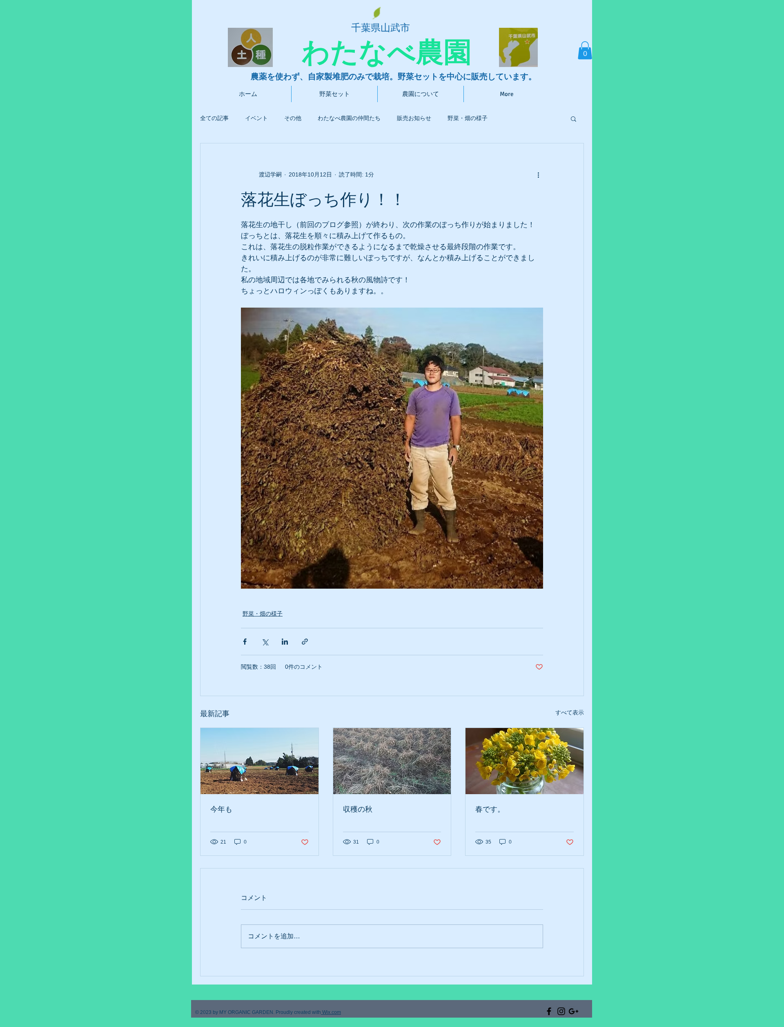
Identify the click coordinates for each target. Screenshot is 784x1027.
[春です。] (525, 761)
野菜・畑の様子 (468, 118)
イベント (256, 118)
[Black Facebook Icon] (549, 1011)
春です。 (490, 809)
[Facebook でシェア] (245, 641)
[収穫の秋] (392, 761)
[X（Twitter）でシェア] (265, 641)
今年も (221, 809)
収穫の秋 (357, 809)
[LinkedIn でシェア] (285, 641)
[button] (584, 50)
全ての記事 (214, 118)
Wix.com (331, 1012)
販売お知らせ (414, 118)
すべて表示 (569, 712)
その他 (292, 118)
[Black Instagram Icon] (561, 1011)
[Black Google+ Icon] (573, 1011)
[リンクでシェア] (305, 641)
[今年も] (259, 761)
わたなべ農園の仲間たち (349, 118)
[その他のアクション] (538, 174)
